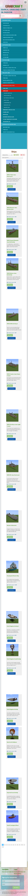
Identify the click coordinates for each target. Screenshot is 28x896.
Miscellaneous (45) (7, 80)
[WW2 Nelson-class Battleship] (12, 264)
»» (2, 846)
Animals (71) (6, 65)
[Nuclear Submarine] (12, 516)
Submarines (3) (7, 102)
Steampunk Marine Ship (13, 575)
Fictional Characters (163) (9, 75)
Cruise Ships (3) (7, 95)
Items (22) (5, 129)
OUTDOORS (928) (6, 45)
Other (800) (5, 57)
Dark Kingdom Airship (12, 709)
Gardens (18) (6, 50)
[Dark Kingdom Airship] (12, 700)
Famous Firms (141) (7, 28)
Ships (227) (5, 90)
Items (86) (5, 78)
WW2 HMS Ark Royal (12, 323)
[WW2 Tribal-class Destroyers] (12, 165)
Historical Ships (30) (9, 97)
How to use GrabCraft (8, 872)
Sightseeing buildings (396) (9, 35)
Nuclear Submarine (11, 525)
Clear (23, 154)
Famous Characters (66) (9, 70)
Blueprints (11, 189)
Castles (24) (6, 23)
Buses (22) (5, 114)
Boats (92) (6, 100)
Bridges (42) (6, 52)
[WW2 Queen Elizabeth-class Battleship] (12, 231)
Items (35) (5, 63)
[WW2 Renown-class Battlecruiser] (12, 198)
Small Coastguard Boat (13, 825)
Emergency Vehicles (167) (9, 109)
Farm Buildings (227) (8, 37)
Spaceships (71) (6, 121)
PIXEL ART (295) (6, 72)
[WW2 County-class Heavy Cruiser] (12, 365)
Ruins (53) (5, 42)
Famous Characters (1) (8, 82)
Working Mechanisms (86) (9, 124)
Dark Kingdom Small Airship (14, 659)
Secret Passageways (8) (8, 132)
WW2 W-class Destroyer (13, 475)
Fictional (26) (6, 30)
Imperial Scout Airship (12, 792)
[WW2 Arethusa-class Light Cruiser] (12, 415)
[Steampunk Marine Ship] (12, 566)
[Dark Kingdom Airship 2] (12, 617)
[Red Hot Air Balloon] (12, 733)
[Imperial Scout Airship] (12, 783)
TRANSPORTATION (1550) (8, 85)
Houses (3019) (6, 32)
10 (21, 844)
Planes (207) (6, 112)
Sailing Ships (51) (8, 93)
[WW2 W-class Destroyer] (12, 466)
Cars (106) (5, 88)
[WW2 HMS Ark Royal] (12, 314)
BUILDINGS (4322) (7, 20)
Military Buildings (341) (9, 39)
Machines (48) (6, 127)
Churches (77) (6, 25)
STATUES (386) (6, 60)
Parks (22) (5, 47)
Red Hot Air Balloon (12, 742)
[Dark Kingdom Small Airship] (12, 649)
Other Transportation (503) (10, 119)
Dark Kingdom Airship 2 (13, 626)
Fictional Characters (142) (9, 67)
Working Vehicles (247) (8, 116)
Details (10, 186)
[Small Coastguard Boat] (12, 816)
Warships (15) (7, 105)
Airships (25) (7, 107)
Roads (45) (5, 55)
